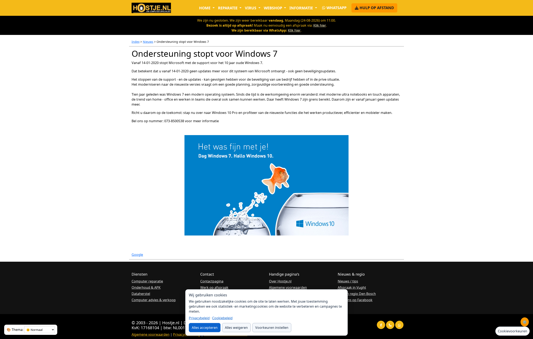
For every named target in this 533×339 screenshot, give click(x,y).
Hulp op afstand (376, 7)
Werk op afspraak (214, 287)
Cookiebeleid (222, 318)
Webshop (273, 7)
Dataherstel (141, 293)
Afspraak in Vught (352, 287)
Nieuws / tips (348, 281)
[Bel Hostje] (390, 325)
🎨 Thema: (15, 329)
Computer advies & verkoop (154, 300)
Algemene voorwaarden (288, 287)
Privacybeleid (199, 318)
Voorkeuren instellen (271, 327)
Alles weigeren (236, 327)
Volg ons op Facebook (355, 300)
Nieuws (148, 42)
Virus (251, 7)
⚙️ (525, 322)
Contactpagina (211, 281)
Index (135, 42)
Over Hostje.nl (280, 281)
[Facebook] (381, 325)
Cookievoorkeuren (512, 331)
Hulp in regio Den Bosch (357, 293)
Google (137, 254)
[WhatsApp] (399, 325)
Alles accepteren (205, 327)
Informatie (301, 7)
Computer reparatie (147, 281)
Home (205, 7)
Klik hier (319, 25)
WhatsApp (335, 7)
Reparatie (228, 7)
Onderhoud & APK (146, 287)
